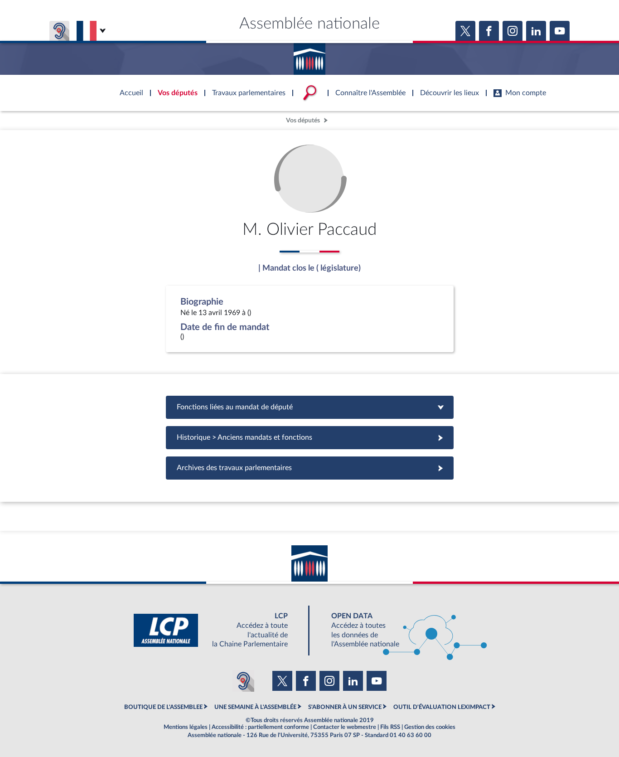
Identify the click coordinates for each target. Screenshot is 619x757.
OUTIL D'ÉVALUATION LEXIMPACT (441, 707)
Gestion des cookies (429, 727)
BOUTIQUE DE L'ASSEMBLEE (163, 707)
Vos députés (303, 120)
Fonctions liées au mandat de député (309, 407)
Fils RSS (390, 727)
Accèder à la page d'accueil (309, 56)
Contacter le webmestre (344, 727)
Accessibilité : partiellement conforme (260, 727)
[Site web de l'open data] (401, 630)
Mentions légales (186, 727)
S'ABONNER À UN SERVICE (345, 707)
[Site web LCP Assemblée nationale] (218, 630)
